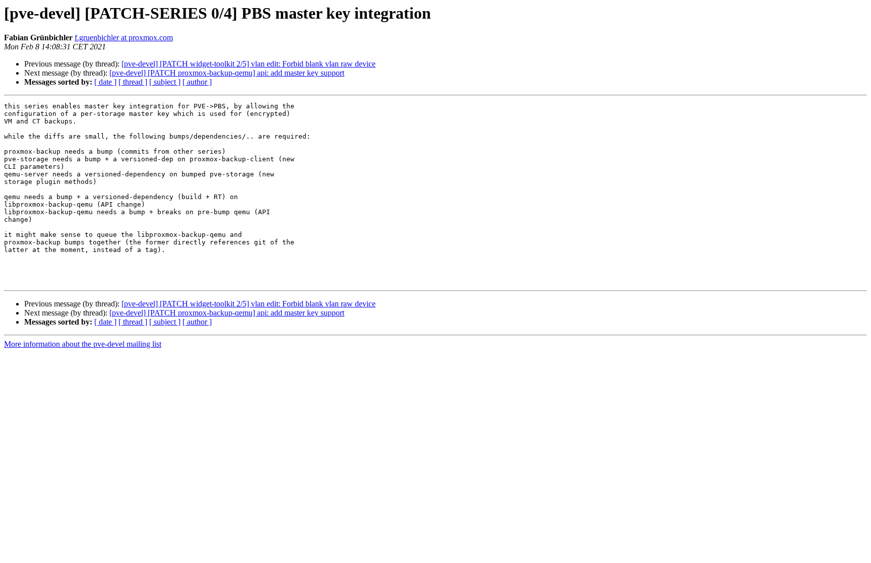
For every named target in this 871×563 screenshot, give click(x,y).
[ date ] (105, 82)
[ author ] (197, 82)
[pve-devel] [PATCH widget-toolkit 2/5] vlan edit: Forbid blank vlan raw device (248, 63)
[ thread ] (132, 82)
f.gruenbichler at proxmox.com (124, 37)
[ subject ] (164, 82)
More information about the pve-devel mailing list (82, 344)
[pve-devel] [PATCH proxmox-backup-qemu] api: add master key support (226, 73)
